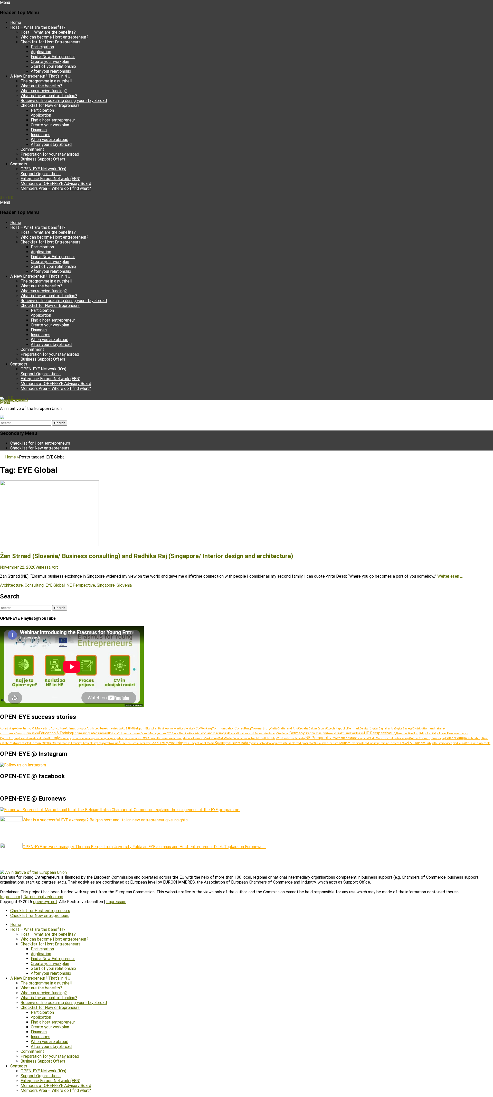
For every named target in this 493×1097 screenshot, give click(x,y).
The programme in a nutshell (46, 81)
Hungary (13, 738)
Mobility (272, 738)
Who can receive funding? (44, 90)
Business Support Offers (43, 159)
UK (435, 743)
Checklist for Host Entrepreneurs (50, 42)
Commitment (32, 149)
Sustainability (242, 743)
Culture (313, 728)
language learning (95, 738)
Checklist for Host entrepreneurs (40, 443)
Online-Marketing (398, 738)
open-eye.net (12, 399)
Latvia (145, 738)
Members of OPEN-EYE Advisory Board (56, 183)
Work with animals (477, 743)
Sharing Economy (72, 743)
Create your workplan (50, 61)
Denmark (353, 728)
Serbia (57, 743)
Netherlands (342, 738)
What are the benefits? (41, 85)
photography (437, 738)
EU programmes (129, 733)
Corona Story (260, 728)
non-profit (363, 738)
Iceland (23, 738)
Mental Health (259, 738)
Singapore (106, 585)
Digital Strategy (403, 728)
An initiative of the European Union (36, 872)
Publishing (475, 738)
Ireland (45, 738)
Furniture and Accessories (252, 733)
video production (455, 743)
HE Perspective (377, 733)
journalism (77, 738)
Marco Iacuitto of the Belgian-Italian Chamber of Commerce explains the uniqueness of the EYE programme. (142, 809)
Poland (450, 738)
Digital (373, 728)
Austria (127, 728)
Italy (56, 738)
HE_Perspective (402, 733)
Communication (223, 728)
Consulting (34, 585)
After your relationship (51, 71)
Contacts (18, 164)
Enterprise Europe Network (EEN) (50, 178)
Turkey (429, 743)
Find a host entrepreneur (53, 120)
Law (152, 738)
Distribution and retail (427, 728)
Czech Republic (336, 728)
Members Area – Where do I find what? (56, 188)
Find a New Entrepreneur (53, 56)
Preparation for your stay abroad (50, 154)
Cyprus (321, 728)
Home (15, 22)
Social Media (206, 743)
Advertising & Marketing (32, 728)
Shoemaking (89, 743)
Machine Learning (193, 738)
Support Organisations (41, 173)
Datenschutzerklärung (43, 896)
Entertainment (99, 733)
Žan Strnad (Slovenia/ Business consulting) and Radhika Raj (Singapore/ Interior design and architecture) (146, 556)
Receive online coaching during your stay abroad (64, 100)
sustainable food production (297, 743)
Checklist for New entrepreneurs (50, 105)
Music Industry (296, 738)
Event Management (153, 733)
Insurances (40, 134)
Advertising (7, 728)
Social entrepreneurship (167, 743)
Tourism (344, 743)
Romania (37, 743)
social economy (141, 743)
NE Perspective (81, 585)
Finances (39, 129)
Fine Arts (194, 733)
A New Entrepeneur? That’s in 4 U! (41, 76)
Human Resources (448, 733)
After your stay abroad (51, 144)
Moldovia (282, 738)
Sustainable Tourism (326, 743)
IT (50, 738)
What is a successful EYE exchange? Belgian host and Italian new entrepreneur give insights (105, 820)
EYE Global (55, 585)
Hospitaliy (432, 733)
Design (364, 728)
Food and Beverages (214, 733)
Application (41, 51)
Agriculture (58, 728)
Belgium (139, 728)
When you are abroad (49, 139)
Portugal (461, 738)
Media (221, 738)
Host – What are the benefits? (37, 27)
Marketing (211, 738)
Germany (297, 733)
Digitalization (386, 728)
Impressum (10, 896)
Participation (42, 46)
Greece (330, 733)
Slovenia (124, 585)
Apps (83, 728)
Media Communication (238, 738)
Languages (112, 738)
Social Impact (191, 743)
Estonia (113, 733)
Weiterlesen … (450, 576)
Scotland (48, 743)
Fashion (184, 733)
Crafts (273, 728)
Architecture (11, 585)
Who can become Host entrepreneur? (54, 37)
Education (32, 733)
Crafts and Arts (287, 728)
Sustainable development (266, 743)
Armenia (111, 728)
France (232, 733)
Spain (219, 742)
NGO (354, 738)
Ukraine (441, 743)
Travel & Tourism (412, 743)
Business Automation (171, 728)
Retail (27, 743)
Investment (34, 738)
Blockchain (151, 728)
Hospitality (419, 733)
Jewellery (65, 738)
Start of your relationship (53, 66)
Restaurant (16, 743)
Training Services (390, 743)
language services (130, 738)
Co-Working (204, 728)
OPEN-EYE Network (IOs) (43, 168)
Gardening (283, 733)
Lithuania (161, 738)
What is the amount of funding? (49, 95)
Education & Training (56, 733)
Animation (73, 728)
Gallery (272, 733)
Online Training (419, 738)
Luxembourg (175, 738)
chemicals (190, 728)
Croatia (303, 728)
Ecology (20, 733)
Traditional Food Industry (365, 743)
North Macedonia (378, 738)
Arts (118, 728)
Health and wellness (349, 733)
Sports (228, 743)
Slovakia (113, 743)
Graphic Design (315, 733)
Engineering (81, 733)
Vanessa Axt (46, 567)
